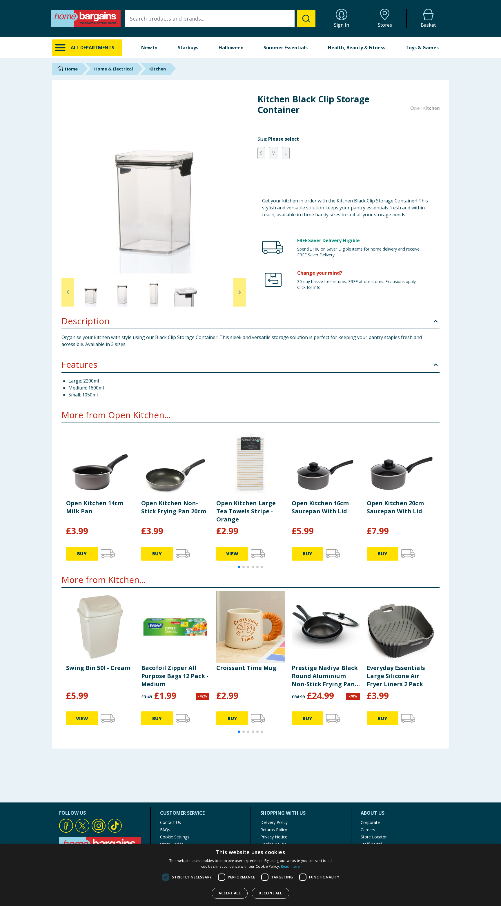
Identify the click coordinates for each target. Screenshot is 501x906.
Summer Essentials (286, 47)
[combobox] (220, 18)
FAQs (165, 829)
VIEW (232, 553)
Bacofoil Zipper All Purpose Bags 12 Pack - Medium (174, 676)
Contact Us (170, 822)
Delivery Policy (274, 822)
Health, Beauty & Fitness (356, 47)
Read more (290, 866)
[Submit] (306, 18)
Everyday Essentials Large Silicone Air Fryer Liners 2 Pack (396, 676)
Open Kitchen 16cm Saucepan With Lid (320, 507)
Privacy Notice (273, 837)
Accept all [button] (230, 893)
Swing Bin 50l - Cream (98, 668)
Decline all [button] (270, 893)
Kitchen (157, 69)
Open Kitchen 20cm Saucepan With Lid (395, 507)
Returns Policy (273, 829)
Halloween (231, 47)
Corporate (370, 822)
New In (149, 47)
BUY (82, 553)
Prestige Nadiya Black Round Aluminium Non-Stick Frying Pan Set (325, 676)
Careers (368, 829)
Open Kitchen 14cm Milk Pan (94, 507)
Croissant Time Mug (246, 668)
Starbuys (188, 47)
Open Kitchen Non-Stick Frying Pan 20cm (173, 507)
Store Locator (374, 837)
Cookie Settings (174, 837)
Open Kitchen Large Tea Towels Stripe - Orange (246, 511)
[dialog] (250, 875)
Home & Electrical (113, 69)
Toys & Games (422, 47)
